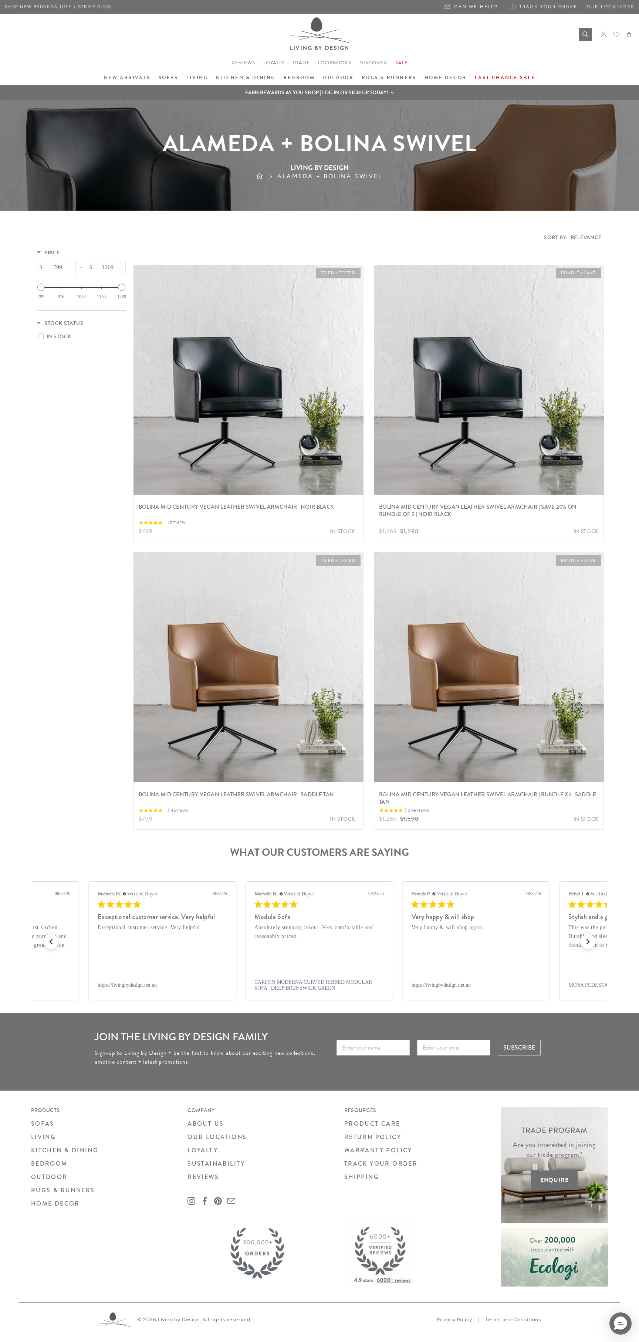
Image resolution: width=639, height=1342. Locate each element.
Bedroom (299, 77)
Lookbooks (334, 63)
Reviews (243, 63)
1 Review (177, 523)
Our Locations (610, 6)
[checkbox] (80, 336)
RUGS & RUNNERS (63, 1190)
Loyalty (273, 63)
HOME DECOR (55, 1203)
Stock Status (64, 323)
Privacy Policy (454, 1319)
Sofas (168, 77)
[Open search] (585, 34)
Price (52, 253)
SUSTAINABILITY (216, 1163)
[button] (319, 92)
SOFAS (42, 1123)
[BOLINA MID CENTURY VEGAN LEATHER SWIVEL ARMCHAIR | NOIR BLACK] (248, 380)
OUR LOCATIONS (217, 1137)
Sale (401, 63)
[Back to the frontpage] (266, 176)
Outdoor (338, 77)
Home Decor (446, 77)
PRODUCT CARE (372, 1123)
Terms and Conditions (513, 1319)
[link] (171, 985)
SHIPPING (361, 1177)
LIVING (43, 1137)
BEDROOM (49, 1163)
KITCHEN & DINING (64, 1150)
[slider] (41, 287)
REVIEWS (203, 1177)
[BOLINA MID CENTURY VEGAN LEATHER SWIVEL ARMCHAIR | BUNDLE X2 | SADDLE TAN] (489, 667)
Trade (301, 63)
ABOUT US (205, 1123)
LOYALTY (202, 1150)
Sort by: (573, 237)
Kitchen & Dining (245, 77)
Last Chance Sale (505, 77)
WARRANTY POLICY (378, 1150)
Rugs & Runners (389, 77)
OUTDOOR (49, 1177)
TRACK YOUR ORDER (380, 1163)
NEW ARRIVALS (127, 77)
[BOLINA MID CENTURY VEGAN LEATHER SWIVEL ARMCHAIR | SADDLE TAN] (248, 667)
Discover (373, 63)
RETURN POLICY (372, 1137)
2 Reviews (178, 810)
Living (197, 77)
